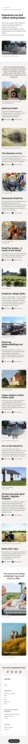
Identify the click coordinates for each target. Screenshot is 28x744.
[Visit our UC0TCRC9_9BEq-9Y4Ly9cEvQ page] (16, 672)
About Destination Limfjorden (12, 714)
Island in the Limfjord (9, 693)
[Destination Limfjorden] (7, 679)
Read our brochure (9, 716)
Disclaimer (7, 729)
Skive (5, 695)
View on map (14, 741)
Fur (5, 697)
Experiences (7, 7)
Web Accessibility (8, 727)
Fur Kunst (7, 52)
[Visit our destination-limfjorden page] (20, 672)
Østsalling (6, 701)
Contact (6, 718)
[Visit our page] (7, 672)
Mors (5, 699)
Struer (5, 703)
